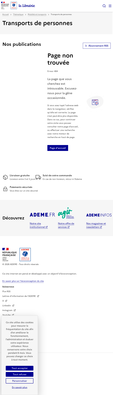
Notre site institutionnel (37, 225)
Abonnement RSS (98, 45)
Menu (110, 6)
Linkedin (6, 305)
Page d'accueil (58, 148)
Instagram (7, 310)
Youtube (6, 315)
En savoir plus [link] (19, 387)
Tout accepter (20, 368)
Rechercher (104, 6)
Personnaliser (19, 381)
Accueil (5, 14)
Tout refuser (19, 374)
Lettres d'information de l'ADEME (19, 296)
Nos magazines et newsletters (96, 225)
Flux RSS (6, 291)
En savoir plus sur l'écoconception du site (23, 281)
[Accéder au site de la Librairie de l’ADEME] (27, 5)
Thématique (18, 14)
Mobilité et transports (37, 14)
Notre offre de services (66, 225)
